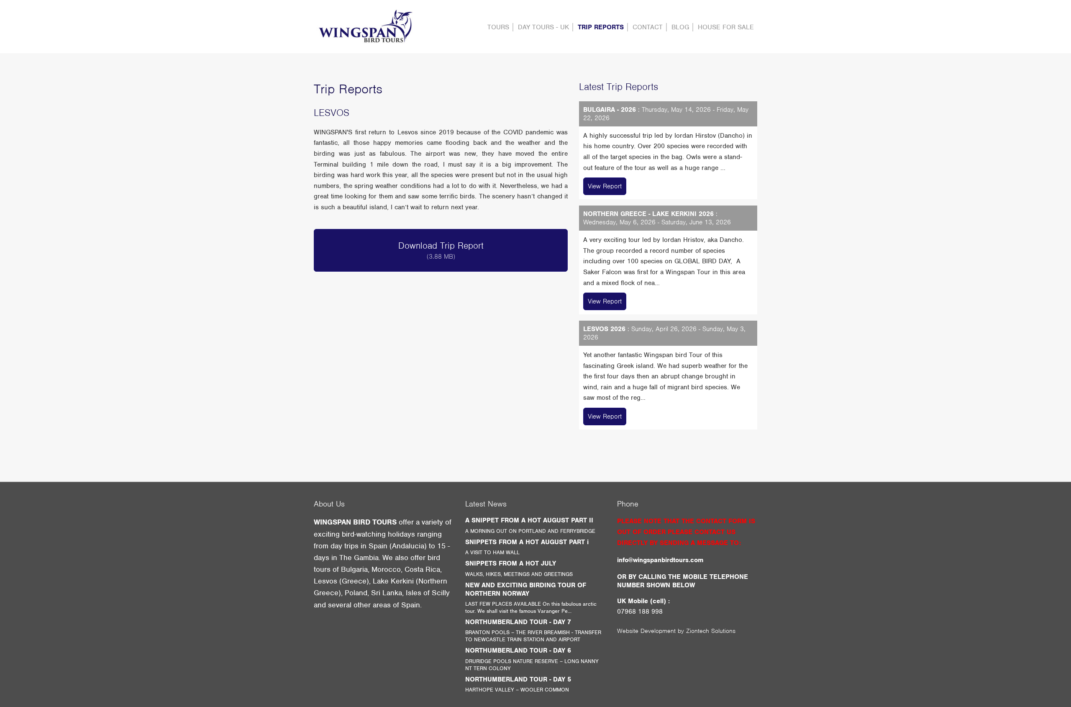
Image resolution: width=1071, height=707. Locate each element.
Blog (680, 27)
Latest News (486, 504)
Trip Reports (601, 27)
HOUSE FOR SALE (726, 27)
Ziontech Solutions (710, 631)
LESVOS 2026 (604, 329)
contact (648, 27)
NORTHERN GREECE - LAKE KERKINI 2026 (648, 214)
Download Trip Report (441, 250)
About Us (329, 504)
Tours (498, 27)
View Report (605, 186)
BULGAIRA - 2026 (609, 109)
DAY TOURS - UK (543, 27)
